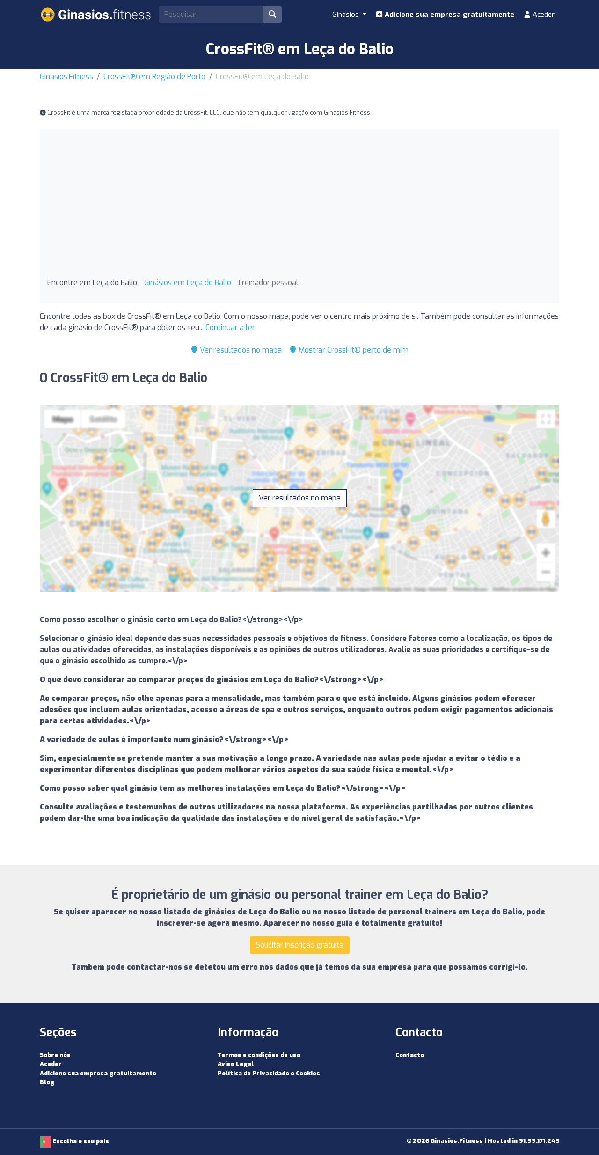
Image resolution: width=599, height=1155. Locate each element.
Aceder (543, 14)
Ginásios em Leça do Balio (187, 282)
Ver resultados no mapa (240, 350)
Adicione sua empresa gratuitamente (448, 14)
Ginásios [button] (346, 14)
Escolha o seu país (80, 1141)
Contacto (409, 1055)
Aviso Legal (236, 1064)
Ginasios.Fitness (66, 76)
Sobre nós (55, 1055)
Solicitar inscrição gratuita (299, 945)
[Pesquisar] (272, 14)
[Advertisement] (299, 206)
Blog (47, 1082)
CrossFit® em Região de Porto (154, 76)
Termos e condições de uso (259, 1055)
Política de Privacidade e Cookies (269, 1073)
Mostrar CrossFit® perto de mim (353, 350)
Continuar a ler (230, 327)
